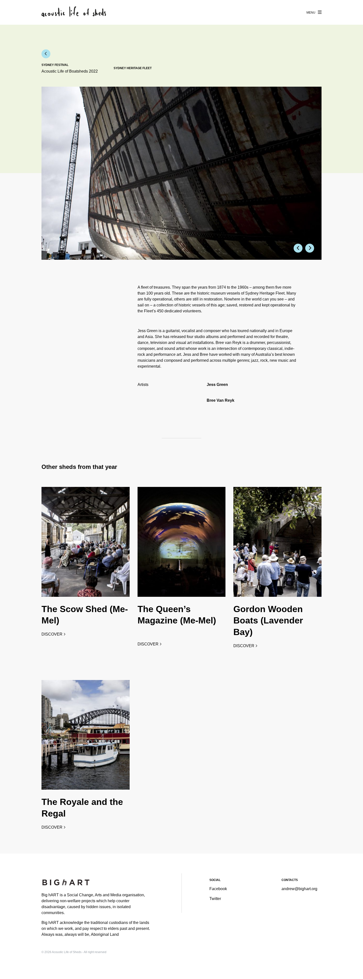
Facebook (218, 889)
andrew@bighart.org (299, 889)
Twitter (215, 899)
